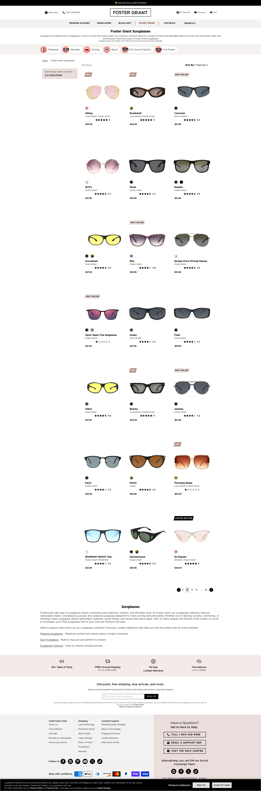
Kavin (88, 483)
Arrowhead (91, 261)
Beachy (134, 409)
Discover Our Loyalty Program (131, 3)
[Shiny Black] (181, 182)
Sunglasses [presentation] (104, 23)
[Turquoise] (86, 551)
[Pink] (86, 108)
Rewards (82, 751)
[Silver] (86, 182)
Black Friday (84, 734)
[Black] (131, 182)
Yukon (88, 409)
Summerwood (137, 557)
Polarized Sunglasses (51, 634)
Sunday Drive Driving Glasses (190, 261)
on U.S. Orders (199, 670)
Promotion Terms (86, 729)
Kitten (133, 483)
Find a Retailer (56, 729)
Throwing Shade (183, 483)
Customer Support (110, 721)
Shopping (83, 721)
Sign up (151, 696)
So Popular (180, 557)
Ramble (178, 187)
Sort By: (189, 65)
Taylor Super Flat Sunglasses (101, 335)
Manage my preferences (179, 785)
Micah (133, 187)
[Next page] (211, 590)
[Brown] (176, 477)
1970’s (88, 187)
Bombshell (136, 113)
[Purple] (131, 256)
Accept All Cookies (222, 785)
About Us (53, 725)
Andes (133, 335)
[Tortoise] (131, 108)
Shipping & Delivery (110, 734)
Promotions (83, 747)
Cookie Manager (103, 788)
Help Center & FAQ (110, 742)
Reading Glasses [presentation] (79, 23)
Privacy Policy (36, 788)
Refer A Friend (85, 742)
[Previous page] (178, 590)
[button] (79, 23)
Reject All (201, 785)
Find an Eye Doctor (58, 742)
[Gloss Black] (176, 108)
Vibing (88, 113)
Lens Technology (86, 725)
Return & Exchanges (111, 729)
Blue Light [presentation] (125, 23)
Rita (132, 261)
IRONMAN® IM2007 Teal (98, 557)
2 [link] (187, 590)
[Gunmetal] (92, 330)
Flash (177, 335)
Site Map (53, 734)
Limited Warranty (109, 738)
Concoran (179, 113)
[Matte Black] (131, 330)
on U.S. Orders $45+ (107, 670)
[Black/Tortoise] (176, 330)
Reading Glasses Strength (113, 725)
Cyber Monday (85, 738)
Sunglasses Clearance (51, 646)
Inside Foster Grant (58, 721)
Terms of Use (52, 788)
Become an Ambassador (60, 738)
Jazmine (178, 409)
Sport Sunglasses (49, 640)
